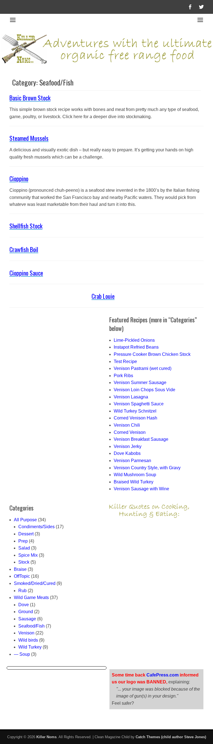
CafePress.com (162, 675)
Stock (23, 562)
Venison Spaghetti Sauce (139, 403)
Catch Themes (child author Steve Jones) (171, 737)
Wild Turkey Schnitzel (135, 411)
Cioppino (18, 178)
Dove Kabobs (127, 453)
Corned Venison (130, 432)
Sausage (27, 618)
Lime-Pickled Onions (134, 340)
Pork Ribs (123, 375)
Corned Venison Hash (135, 418)
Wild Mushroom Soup (135, 474)
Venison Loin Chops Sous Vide (144, 389)
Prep (23, 541)
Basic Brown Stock (29, 97)
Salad (24, 548)
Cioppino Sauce (26, 272)
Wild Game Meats (31, 597)
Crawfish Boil (23, 249)
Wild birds (28, 640)
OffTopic (22, 576)
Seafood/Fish (31, 626)
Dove (23, 604)
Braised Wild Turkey (133, 481)
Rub (22, 590)
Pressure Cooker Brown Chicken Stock (152, 354)
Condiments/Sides (36, 526)
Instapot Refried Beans (136, 347)
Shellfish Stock (25, 225)
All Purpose (25, 519)
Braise (20, 569)
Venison (26, 633)
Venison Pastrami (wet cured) (142, 368)
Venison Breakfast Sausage (141, 439)
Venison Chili (127, 425)
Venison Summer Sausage (140, 382)
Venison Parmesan (132, 460)
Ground (25, 611)
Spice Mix (28, 555)
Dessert (26, 534)
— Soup (22, 654)
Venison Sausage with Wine (141, 488)
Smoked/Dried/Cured (34, 583)
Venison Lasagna (131, 397)
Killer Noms (46, 737)
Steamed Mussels (29, 138)
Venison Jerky (127, 446)
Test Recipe (125, 361)
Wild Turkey (30, 647)
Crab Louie (103, 296)
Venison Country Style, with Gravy (147, 467)
